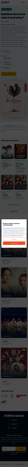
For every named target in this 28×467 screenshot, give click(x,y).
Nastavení (14, 239)
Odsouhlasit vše (14, 243)
